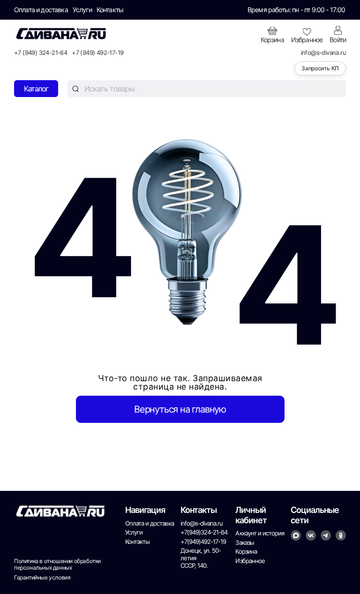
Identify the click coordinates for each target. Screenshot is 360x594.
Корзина (245, 551)
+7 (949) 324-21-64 (40, 52)
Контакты (110, 10)
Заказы (244, 542)
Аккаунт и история (259, 533)
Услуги (82, 10)
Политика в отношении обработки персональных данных (57, 564)
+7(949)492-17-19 (203, 541)
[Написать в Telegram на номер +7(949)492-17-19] (326, 535)
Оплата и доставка (41, 10)
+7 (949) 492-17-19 (97, 52)
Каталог (36, 88)
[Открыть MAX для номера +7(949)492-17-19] (296, 535)
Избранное (249, 560)
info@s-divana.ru (323, 52)
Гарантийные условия (42, 577)
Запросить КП (320, 68)
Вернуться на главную (180, 409)
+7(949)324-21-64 (204, 532)
